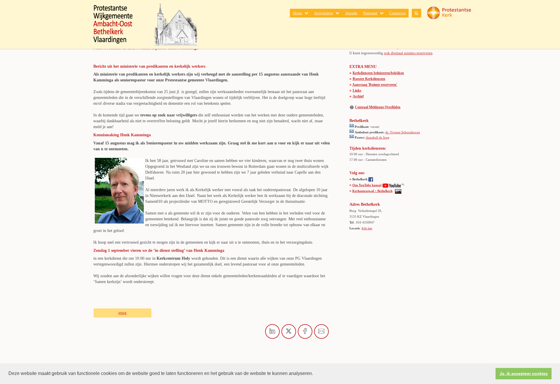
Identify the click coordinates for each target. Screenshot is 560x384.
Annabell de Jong (377, 137)
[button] (315, 374)
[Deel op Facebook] (305, 331)
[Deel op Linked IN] (272, 331)
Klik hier (367, 228)
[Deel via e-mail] (321, 331)
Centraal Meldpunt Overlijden (377, 107)
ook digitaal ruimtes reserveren (408, 53)
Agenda (351, 13)
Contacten (397, 13)
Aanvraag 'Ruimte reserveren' (374, 85)
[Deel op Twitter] (288, 331)
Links (357, 90)
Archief (358, 96)
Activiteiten (323, 13)
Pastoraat (370, 13)
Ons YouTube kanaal (367, 185)
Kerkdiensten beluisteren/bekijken (378, 73)
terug (122, 312)
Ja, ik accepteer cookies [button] (524, 373)
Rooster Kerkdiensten (369, 79)
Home (297, 13)
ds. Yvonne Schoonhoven (402, 132)
